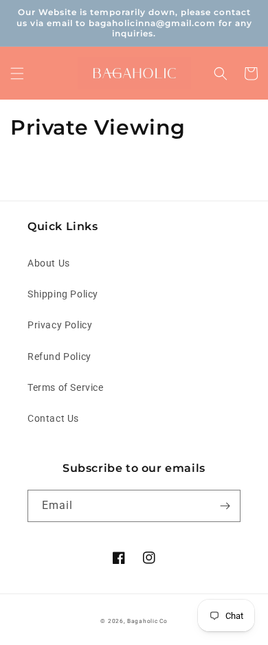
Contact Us (53, 418)
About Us (48, 263)
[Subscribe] (225, 506)
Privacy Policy (59, 324)
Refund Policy (59, 356)
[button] (17, 73)
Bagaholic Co (147, 621)
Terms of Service (65, 387)
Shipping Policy (62, 293)
